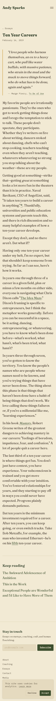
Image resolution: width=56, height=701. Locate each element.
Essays (6, 668)
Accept (45, 693)
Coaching (7, 664)
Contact (6, 673)
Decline (32, 693)
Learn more (25, 686)
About (5, 659)
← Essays (7, 28)
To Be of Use (36, 93)
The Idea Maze (31, 298)
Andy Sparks (13, 7)
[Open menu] (52, 8)
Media (5, 677)
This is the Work (14, 584)
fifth (15, 543)
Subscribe (45, 647)
